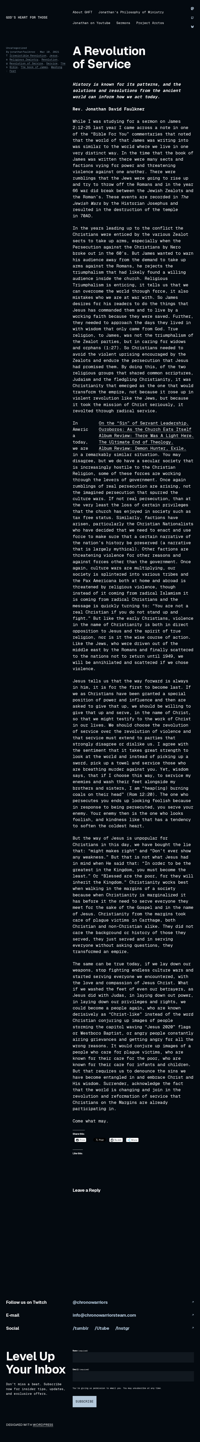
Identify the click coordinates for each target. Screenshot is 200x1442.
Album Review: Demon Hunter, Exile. (142, 448)
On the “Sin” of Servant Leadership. (144, 423)
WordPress (43, 1424)
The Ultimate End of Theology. (136, 442)
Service (51, 63)
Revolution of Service (26, 63)
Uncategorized (16, 48)
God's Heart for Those (27, 17)
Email (81, 1370)
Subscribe (84, 1401)
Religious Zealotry (24, 59)
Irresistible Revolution (28, 55)
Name (80, 1351)
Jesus (53, 55)
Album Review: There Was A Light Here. (146, 435)
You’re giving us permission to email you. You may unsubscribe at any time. (117, 1388)
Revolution (50, 59)
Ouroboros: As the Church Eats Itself (145, 429)
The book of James (34, 67)
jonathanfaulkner (22, 51)
